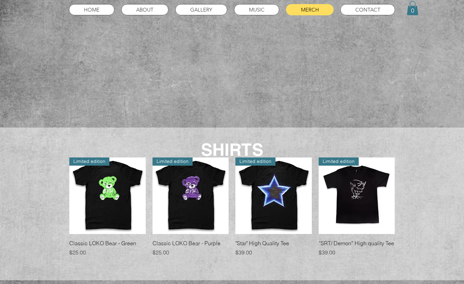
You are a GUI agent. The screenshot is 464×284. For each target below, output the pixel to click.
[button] (412, 8)
